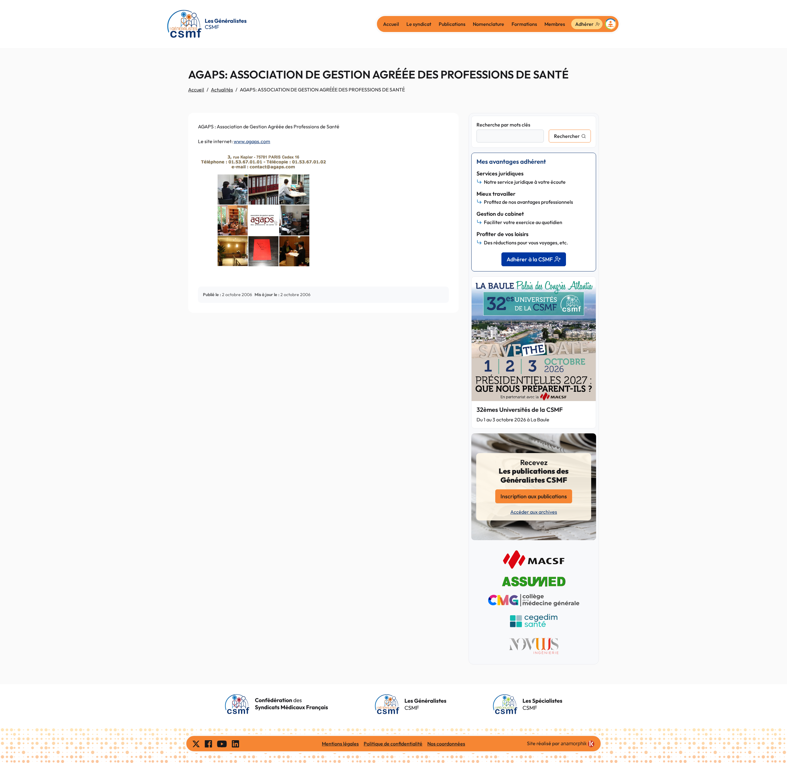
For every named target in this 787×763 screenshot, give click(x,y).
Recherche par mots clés (503, 125)
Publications (452, 24)
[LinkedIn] (235, 744)
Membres (554, 24)
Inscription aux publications (533, 496)
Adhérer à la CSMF (530, 259)
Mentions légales (340, 744)
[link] (578, 744)
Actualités (222, 89)
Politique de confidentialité (393, 744)
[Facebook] (208, 744)
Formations (524, 24)
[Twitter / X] (196, 744)
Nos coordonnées (446, 744)
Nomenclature (488, 24)
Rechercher (567, 136)
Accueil (391, 24)
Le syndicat (418, 24)
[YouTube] (222, 744)
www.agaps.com (252, 141)
